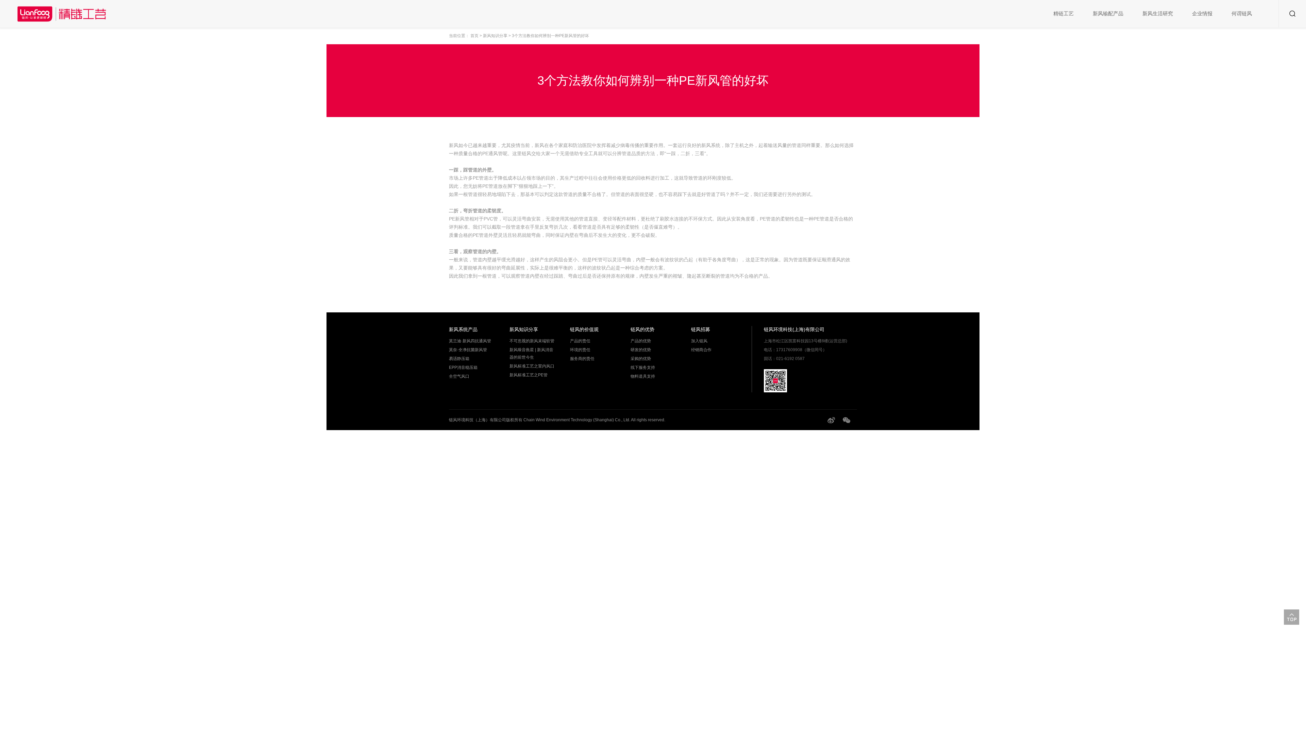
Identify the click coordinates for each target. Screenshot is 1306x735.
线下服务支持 (643, 367)
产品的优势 (641, 341)
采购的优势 (641, 358)
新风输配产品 (1108, 13)
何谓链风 (1242, 13)
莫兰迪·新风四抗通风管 (470, 341)
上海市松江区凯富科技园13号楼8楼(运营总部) (805, 341)
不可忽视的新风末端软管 (531, 341)
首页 (474, 35)
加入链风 (699, 341)
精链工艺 (1063, 13)
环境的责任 (580, 349)
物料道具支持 (643, 376)
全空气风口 (459, 376)
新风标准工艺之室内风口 (531, 366)
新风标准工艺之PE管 (528, 375)
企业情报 (1202, 13)
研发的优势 (641, 349)
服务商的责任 (582, 358)
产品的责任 (580, 341)
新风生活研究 (1157, 13)
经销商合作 (701, 349)
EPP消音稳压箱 (463, 367)
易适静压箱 (459, 358)
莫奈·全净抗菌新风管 (468, 349)
